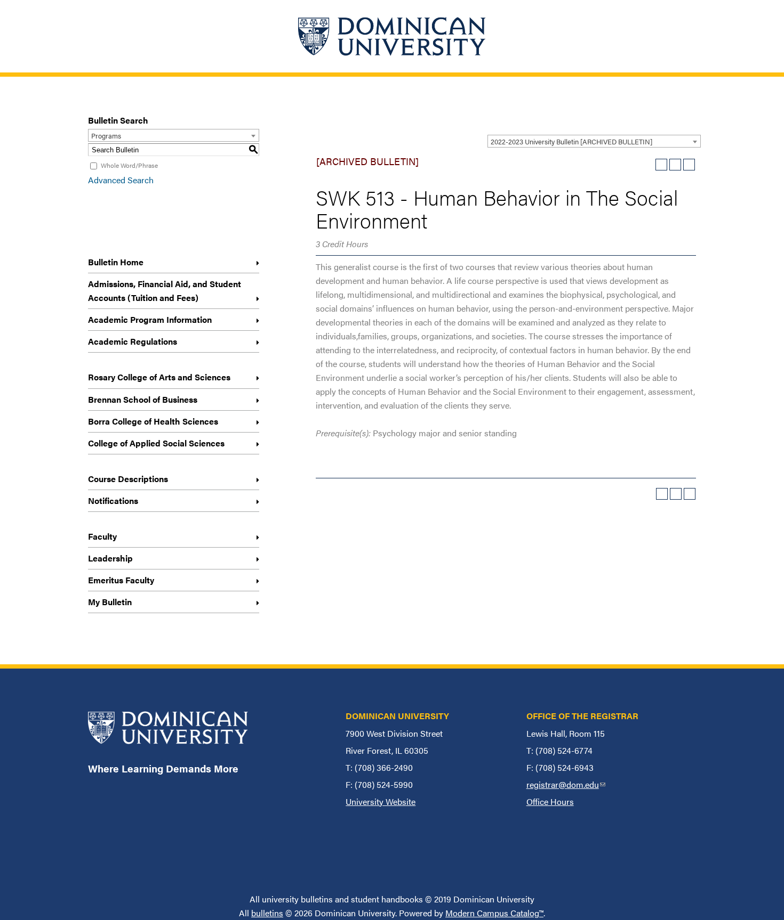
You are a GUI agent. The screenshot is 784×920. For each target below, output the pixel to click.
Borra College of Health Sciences (153, 421)
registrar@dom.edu (565, 784)
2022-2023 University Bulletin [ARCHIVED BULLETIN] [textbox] (571, 141)
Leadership (110, 558)
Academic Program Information (150, 319)
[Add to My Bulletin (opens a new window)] (661, 164)
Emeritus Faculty (121, 580)
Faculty (102, 536)
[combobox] (594, 141)
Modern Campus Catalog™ (494, 913)
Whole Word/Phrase (129, 165)
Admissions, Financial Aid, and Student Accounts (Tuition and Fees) (164, 291)
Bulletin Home (115, 262)
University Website (380, 801)
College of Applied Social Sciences (156, 443)
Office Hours (550, 801)
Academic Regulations (132, 341)
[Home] (392, 36)
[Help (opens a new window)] (689, 164)
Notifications (113, 500)
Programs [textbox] (106, 136)
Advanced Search (121, 180)
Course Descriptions (128, 479)
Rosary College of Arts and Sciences (159, 377)
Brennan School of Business (142, 399)
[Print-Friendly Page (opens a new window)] (675, 164)
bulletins (267, 913)
